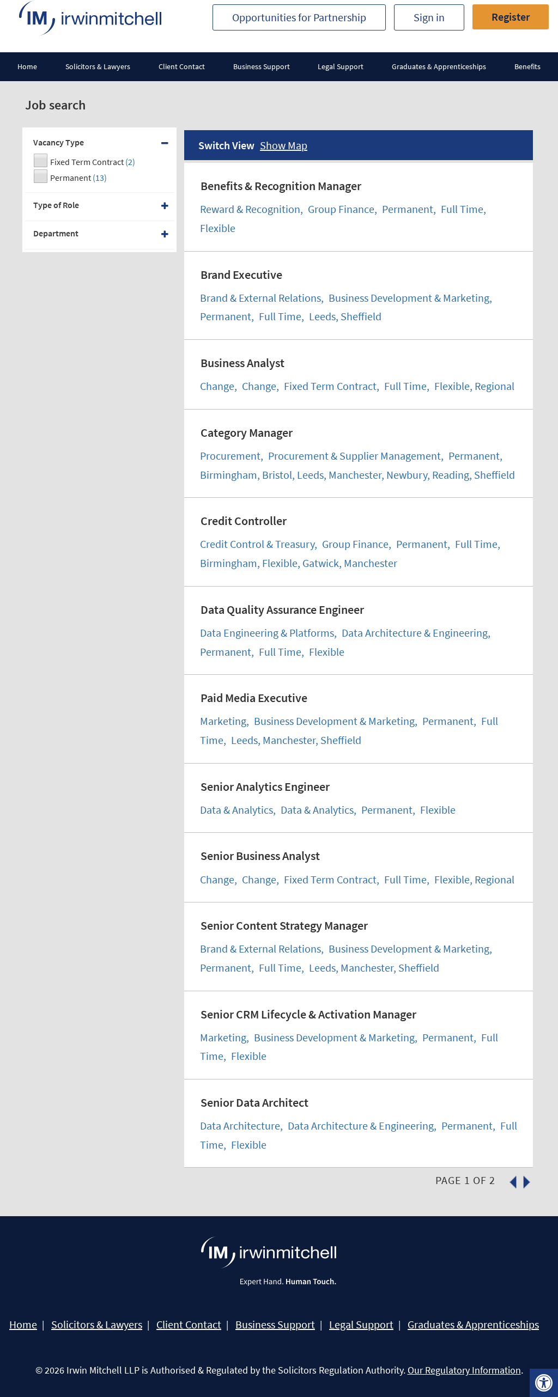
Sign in (429, 17)
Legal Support (340, 66)
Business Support (261, 66)
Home (27, 66)
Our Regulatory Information (464, 1370)
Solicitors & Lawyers (97, 66)
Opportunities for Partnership (299, 17)
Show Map (283, 145)
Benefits (527, 66)
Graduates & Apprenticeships (439, 66)
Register (511, 16)
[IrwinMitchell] (90, 18)
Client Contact (182, 66)
